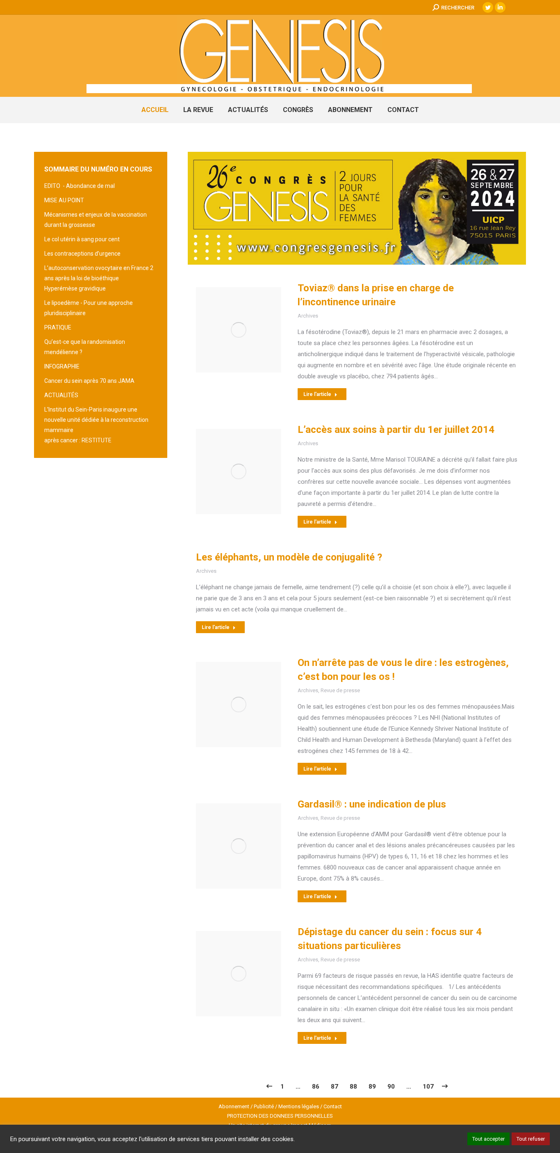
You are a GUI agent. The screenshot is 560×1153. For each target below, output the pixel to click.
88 (353, 1086)
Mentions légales (298, 1106)
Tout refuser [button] (531, 1139)
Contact (332, 1106)
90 (391, 1086)
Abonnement (234, 1106)
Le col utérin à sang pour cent (82, 239)
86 (315, 1086)
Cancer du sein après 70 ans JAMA (89, 380)
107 (428, 1086)
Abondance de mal (90, 186)
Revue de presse (340, 690)
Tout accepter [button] (488, 1139)
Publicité (264, 1106)
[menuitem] (155, 110)
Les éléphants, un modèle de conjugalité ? (289, 557)
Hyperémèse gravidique (75, 288)
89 (372, 1086)
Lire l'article (317, 394)
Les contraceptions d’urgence (82, 253)
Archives (308, 316)
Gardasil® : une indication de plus (372, 804)
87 (334, 1086)
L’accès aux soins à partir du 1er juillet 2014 (396, 429)
